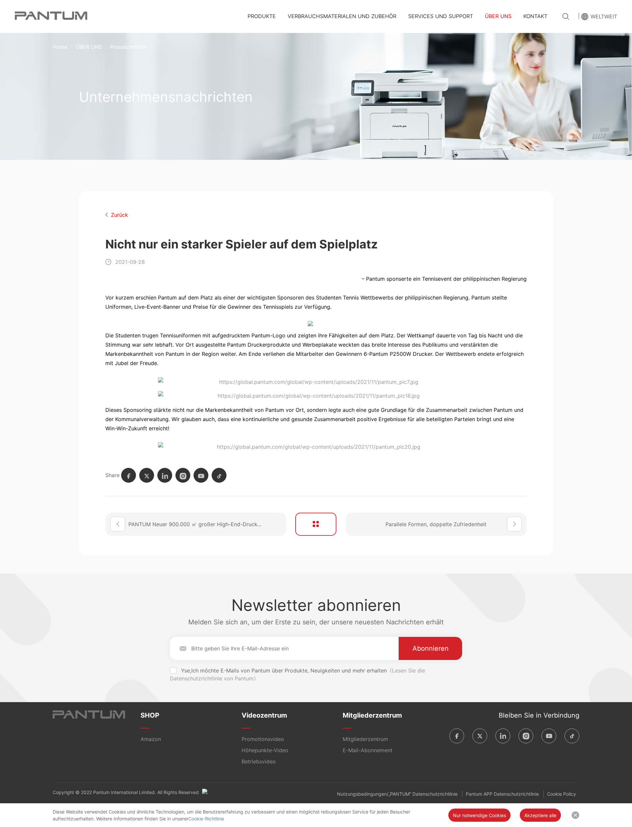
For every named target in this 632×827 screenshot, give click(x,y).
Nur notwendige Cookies (479, 815)
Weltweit (604, 16)
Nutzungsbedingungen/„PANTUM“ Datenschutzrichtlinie (397, 794)
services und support (440, 16)
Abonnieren (430, 648)
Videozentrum (264, 715)
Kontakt (535, 16)
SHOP (150, 715)
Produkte (262, 16)
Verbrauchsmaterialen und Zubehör (342, 16)
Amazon (151, 739)
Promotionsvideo (263, 739)
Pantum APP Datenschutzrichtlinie (502, 794)
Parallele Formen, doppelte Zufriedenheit (436, 524)
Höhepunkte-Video (265, 750)
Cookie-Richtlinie (206, 818)
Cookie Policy (561, 794)
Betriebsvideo (259, 761)
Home (60, 46)
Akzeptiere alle (540, 815)
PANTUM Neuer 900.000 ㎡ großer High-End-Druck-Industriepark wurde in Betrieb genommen (207, 524)
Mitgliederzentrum (372, 715)
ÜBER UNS (498, 16)
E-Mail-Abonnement (367, 750)
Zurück (119, 215)
